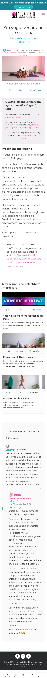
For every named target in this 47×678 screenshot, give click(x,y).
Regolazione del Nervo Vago (18, 357)
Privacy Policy (23, 664)
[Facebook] (17, 656)
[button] (23, 68)
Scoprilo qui (23, 7)
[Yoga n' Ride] (23, 14)
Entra (40, 677)
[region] (23, 68)
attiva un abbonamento (13, 53)
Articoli (23, 677)
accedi (40, 50)
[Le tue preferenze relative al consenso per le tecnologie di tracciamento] (2, 508)
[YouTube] (28, 656)
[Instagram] (23, 656)
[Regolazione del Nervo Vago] (23, 346)
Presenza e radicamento (16, 398)
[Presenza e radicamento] (23, 388)
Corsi (15, 677)
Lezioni (7, 677)
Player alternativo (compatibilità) (23, 83)
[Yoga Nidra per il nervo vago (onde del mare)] (23, 305)
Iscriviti (32, 677)
